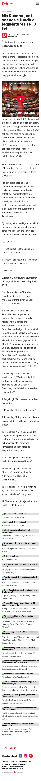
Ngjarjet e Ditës (8, 11)
